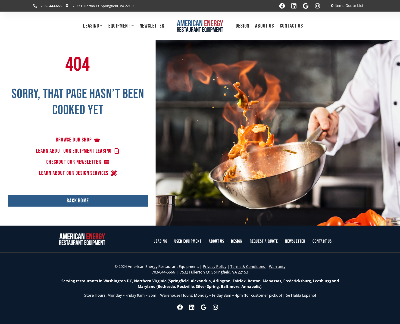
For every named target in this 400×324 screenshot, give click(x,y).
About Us (264, 25)
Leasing (91, 25)
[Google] (305, 6)
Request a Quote (264, 241)
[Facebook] (282, 6)
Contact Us (291, 25)
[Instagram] (317, 6)
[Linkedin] (294, 6)
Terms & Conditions (248, 266)
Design (242, 25)
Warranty (277, 266)
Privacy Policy (214, 266)
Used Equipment (188, 241)
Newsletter (152, 25)
